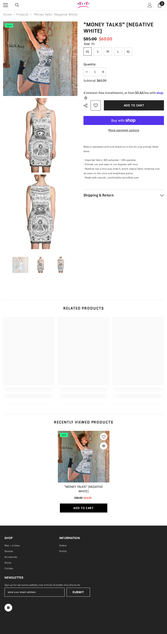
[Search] (17, 5)
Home (7, 14)
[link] (28, 389)
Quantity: (90, 64)
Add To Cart (83, 508)
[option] (20, 265)
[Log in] (150, 5)
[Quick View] (103, 446)
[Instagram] (8, 608)
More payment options (123, 130)
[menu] (5, 5)
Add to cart (134, 105)
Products (22, 14)
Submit (78, 592)
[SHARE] (87, 105)
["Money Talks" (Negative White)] (83, 456)
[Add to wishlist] (96, 105)
